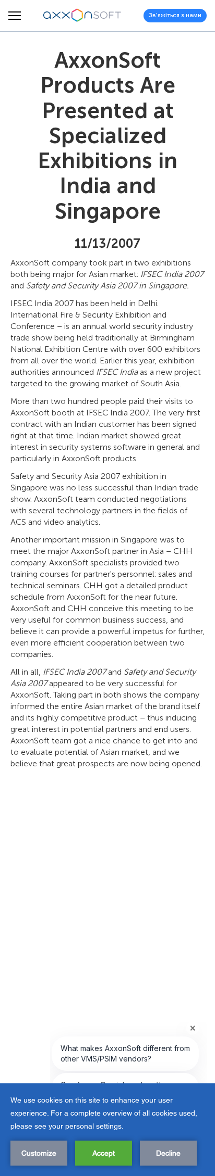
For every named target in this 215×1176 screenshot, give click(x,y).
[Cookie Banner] (107, 1129)
